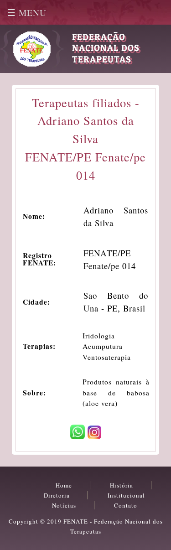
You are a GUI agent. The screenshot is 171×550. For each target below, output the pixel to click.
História (121, 485)
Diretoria (57, 495)
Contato (125, 505)
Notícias (64, 505)
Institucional (126, 495)
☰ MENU (27, 12)
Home (64, 485)
